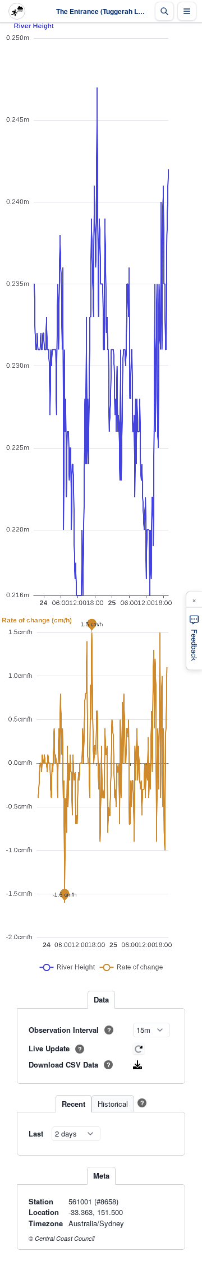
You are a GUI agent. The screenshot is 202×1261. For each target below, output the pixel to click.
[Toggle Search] (164, 11)
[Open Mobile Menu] (186, 11)
